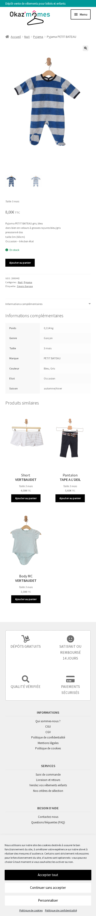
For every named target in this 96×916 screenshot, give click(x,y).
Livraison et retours (48, 780)
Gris (52, 368)
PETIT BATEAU (52, 358)
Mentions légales (48, 743)
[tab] (48, 304)
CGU (48, 726)
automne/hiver (53, 388)
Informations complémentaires (23, 304)
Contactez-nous (48, 817)
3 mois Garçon (25, 286)
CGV (48, 732)
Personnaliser (48, 900)
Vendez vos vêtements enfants (48, 785)
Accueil (16, 37)
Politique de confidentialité (61, 910)
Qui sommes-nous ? (48, 721)
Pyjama (38, 37)
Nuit (27, 37)
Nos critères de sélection (48, 791)
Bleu (46, 368)
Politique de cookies (31, 910)
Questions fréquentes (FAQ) (48, 822)
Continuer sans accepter (48, 887)
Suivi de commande (48, 775)
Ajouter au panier (20, 262)
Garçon (48, 338)
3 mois (47, 348)
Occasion (49, 378)
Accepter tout (48, 875)
